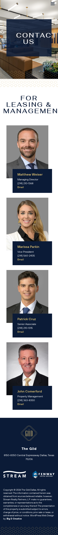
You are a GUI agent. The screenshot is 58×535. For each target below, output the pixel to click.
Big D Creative (14, 518)
